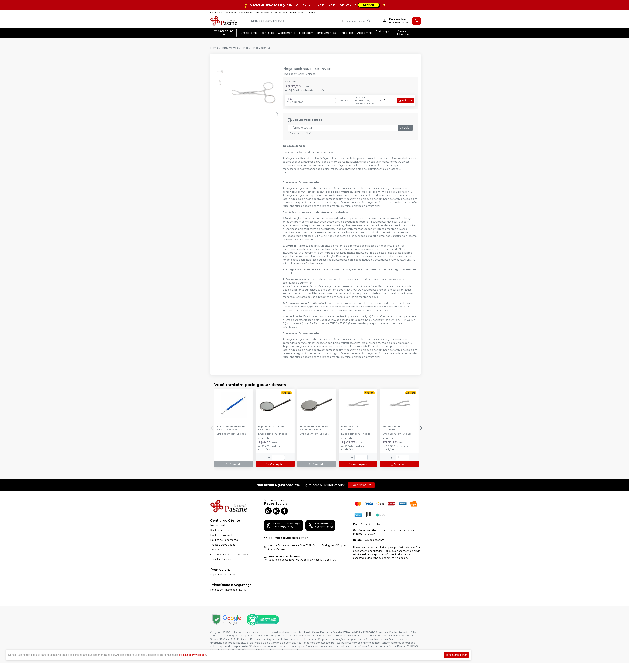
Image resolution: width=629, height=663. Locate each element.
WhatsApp (246, 12)
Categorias (225, 31)
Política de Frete (220, 530)
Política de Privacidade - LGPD (228, 589)
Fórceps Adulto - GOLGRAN (351, 428)
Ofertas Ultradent (307, 12)
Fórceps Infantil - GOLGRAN (393, 428)
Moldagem (306, 32)
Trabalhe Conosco (221, 559)
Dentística (267, 32)
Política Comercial (221, 535)
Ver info (344, 100)
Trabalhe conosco (263, 12)
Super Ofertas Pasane (223, 574)
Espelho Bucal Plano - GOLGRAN (271, 428)
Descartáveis (248, 32)
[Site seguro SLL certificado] (226, 619)
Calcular (405, 127)
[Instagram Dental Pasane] (276, 510)
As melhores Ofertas (285, 12)
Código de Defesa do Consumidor (230, 554)
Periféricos (346, 32)
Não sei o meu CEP (299, 133)
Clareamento (286, 32)
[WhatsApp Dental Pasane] (268, 510)
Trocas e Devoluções (222, 544)
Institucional (216, 12)
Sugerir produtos (361, 485)
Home (214, 47)
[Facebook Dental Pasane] (284, 510)
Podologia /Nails (382, 33)
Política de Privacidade (192, 654)
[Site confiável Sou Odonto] (262, 619)
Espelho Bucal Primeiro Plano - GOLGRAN (314, 428)
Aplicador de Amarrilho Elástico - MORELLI (231, 428)
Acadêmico (364, 32)
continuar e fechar (456, 654)
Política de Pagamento (224, 539)
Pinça (245, 47)
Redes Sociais (232, 12)
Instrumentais (326, 32)
